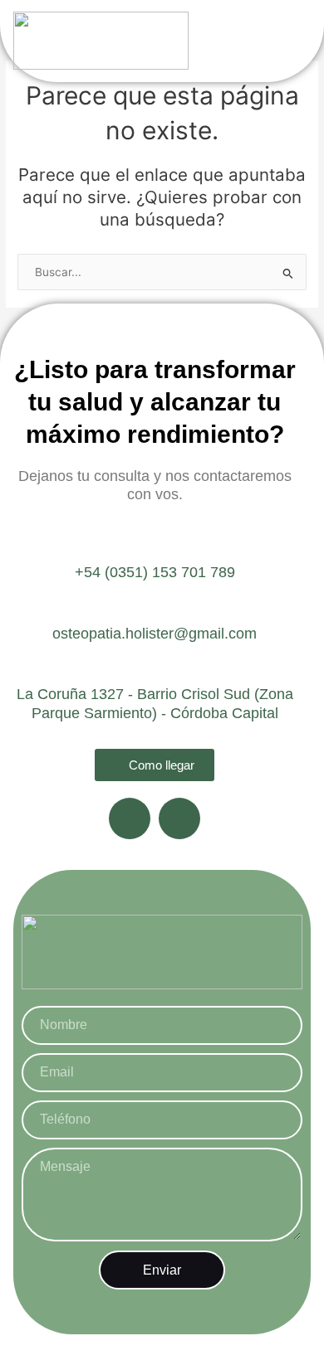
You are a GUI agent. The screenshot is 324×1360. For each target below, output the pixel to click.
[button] (281, 41)
